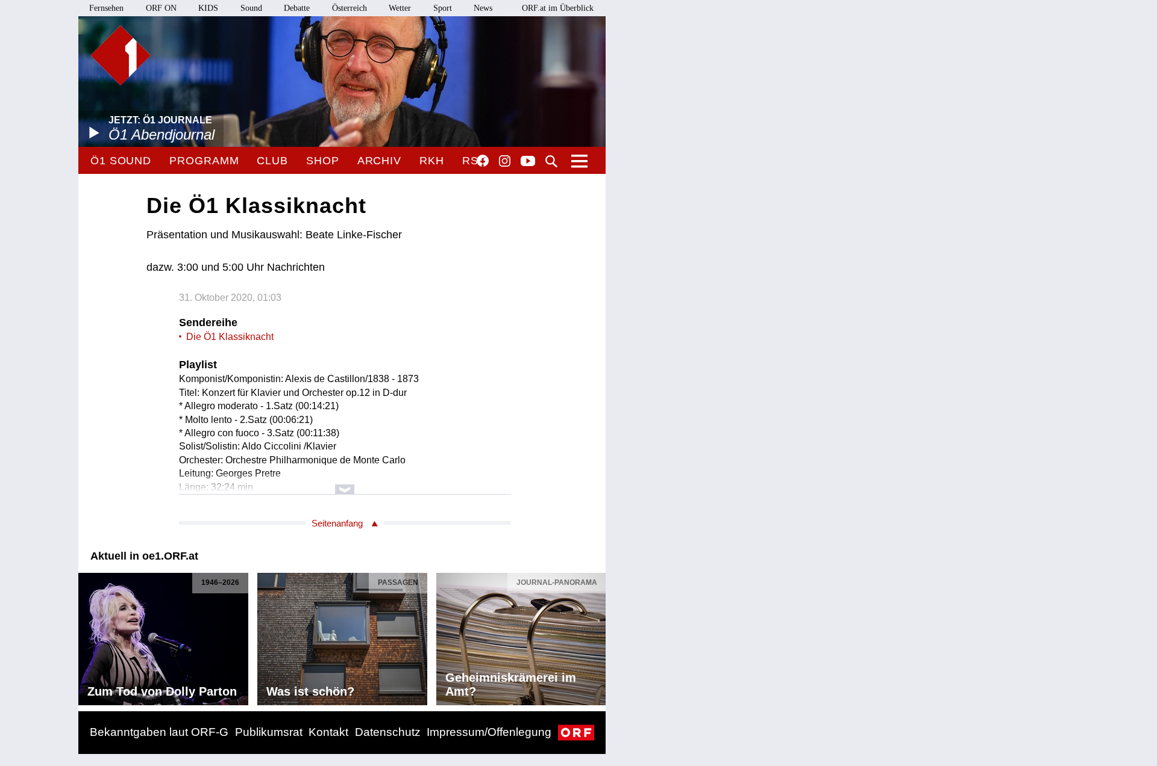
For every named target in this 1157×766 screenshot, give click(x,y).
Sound (251, 8)
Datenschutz (388, 732)
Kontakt (328, 732)
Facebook (483, 161)
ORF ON (161, 8)
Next (596, 636)
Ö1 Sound (120, 161)
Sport (442, 8)
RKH (431, 161)
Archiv (379, 161)
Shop (322, 161)
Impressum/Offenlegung (489, 732)
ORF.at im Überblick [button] (558, 8)
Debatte (297, 8)
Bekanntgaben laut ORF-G (159, 732)
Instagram (504, 161)
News (483, 8)
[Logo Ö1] (120, 55)
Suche (551, 161)
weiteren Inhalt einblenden (345, 483)
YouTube (528, 162)
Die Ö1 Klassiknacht (230, 337)
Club (272, 161)
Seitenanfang (337, 523)
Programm (204, 161)
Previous (88, 636)
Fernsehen (106, 8)
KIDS (208, 8)
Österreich (349, 8)
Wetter (400, 8)
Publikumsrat (269, 732)
